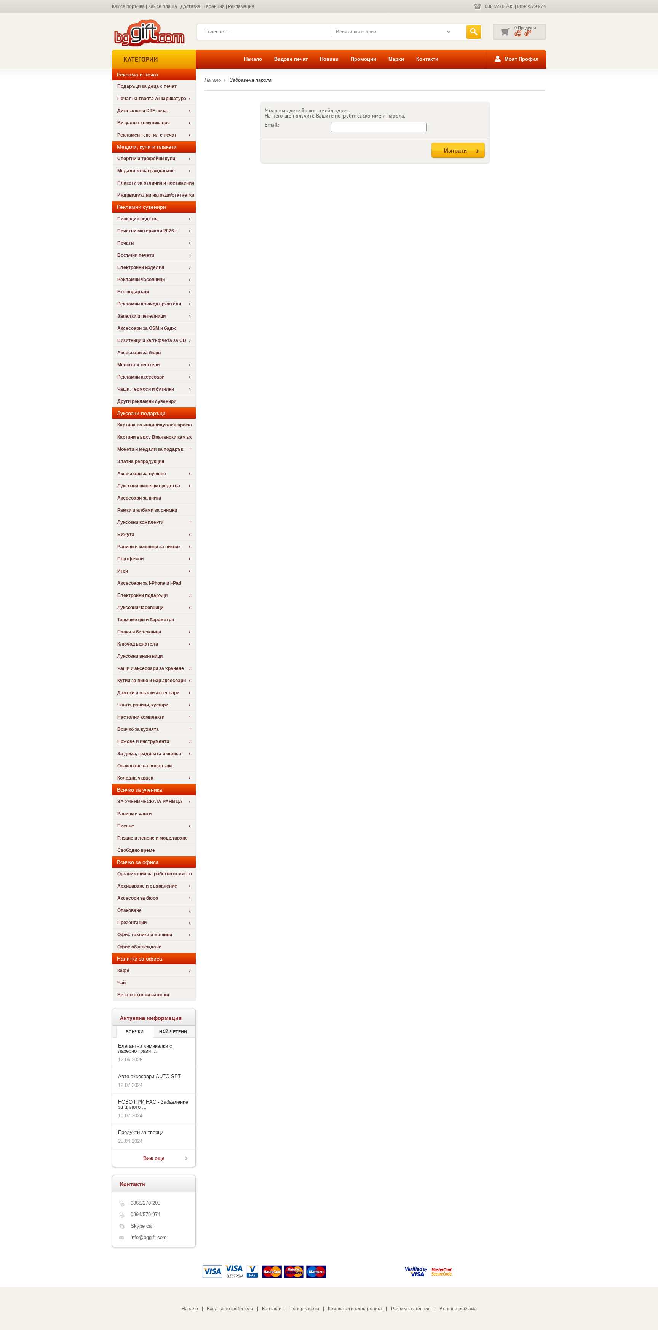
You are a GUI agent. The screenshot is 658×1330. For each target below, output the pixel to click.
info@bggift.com (149, 1237)
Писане (125, 826)
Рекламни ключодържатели (149, 304)
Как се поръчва (128, 6)
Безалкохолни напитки (143, 995)
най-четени (173, 1031)
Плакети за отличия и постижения (155, 183)
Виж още (153, 1158)
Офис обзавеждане (139, 947)
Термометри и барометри (145, 619)
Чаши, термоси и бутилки (145, 389)
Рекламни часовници (141, 279)
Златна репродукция (140, 461)
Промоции (363, 59)
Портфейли (130, 559)
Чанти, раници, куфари (142, 705)
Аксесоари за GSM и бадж (146, 328)
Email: (272, 124)
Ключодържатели (137, 644)
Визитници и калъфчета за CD (151, 340)
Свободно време (136, 850)
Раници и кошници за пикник (148, 546)
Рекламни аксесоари (140, 377)
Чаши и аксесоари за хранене (150, 668)
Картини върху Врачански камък (154, 437)
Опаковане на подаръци (144, 765)
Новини (329, 59)
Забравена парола (251, 80)
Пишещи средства (138, 218)
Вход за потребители (230, 1308)
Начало (253, 59)
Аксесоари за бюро (139, 352)
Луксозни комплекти (140, 522)
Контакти (427, 59)
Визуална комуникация (143, 123)
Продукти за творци (140, 1132)
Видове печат (291, 59)
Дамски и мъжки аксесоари (148, 692)
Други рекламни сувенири (146, 401)
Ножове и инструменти (143, 741)
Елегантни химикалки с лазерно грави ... (145, 1048)
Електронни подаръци (142, 595)
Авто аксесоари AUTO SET (149, 1076)
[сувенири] (148, 46)
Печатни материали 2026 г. (147, 231)
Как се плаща (162, 6)
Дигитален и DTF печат (143, 110)
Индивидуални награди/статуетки (155, 195)
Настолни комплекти (140, 717)
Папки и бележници (139, 632)
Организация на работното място (154, 874)
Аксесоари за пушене (141, 473)
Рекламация (241, 6)
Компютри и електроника (355, 1308)
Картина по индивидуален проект (155, 425)
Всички (135, 1031)
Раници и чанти (134, 813)
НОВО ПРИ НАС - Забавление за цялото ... (153, 1104)
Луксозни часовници (140, 607)
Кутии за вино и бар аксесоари (151, 680)
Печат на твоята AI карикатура (151, 98)
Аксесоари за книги (139, 498)
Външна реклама (458, 1308)
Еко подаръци (133, 291)
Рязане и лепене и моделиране (152, 838)
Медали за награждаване (146, 170)
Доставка (190, 6)
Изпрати (455, 150)
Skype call (142, 1226)
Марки (396, 59)
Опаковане (129, 910)
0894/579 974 (531, 6)
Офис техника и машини (144, 934)
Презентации (132, 922)
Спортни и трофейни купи (146, 158)
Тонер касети (305, 1308)
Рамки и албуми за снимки (147, 510)
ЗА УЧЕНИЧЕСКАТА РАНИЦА (149, 801)
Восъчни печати (135, 255)
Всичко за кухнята (138, 729)
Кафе (123, 970)
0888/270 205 (499, 6)
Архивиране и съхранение (147, 886)
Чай (121, 982)
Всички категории (356, 32)
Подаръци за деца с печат (147, 86)
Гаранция (214, 6)
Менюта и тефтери (138, 365)
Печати (125, 243)
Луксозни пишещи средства (148, 485)
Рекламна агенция (411, 1308)
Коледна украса (135, 778)
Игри (122, 571)
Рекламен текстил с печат (147, 135)
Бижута (125, 534)
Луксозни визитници (140, 656)
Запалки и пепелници (141, 316)
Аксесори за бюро (137, 898)
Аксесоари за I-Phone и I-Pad (149, 583)
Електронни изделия (140, 267)
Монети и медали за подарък (150, 449)
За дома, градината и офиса (149, 753)
